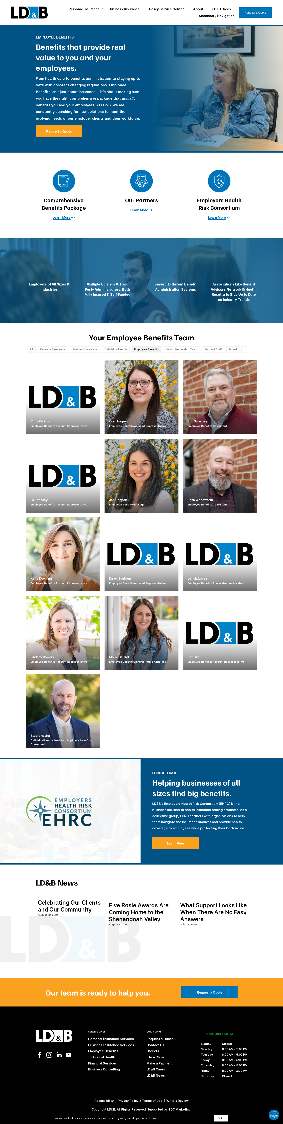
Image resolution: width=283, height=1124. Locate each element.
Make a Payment (160, 1063)
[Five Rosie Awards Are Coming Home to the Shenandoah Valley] (142, 896)
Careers (153, 1051)
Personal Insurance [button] (84, 9)
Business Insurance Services (111, 1045)
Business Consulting (104, 1069)
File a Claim (155, 1057)
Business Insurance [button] (124, 9)
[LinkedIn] (59, 1055)
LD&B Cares (156, 1069)
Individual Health (101, 1057)
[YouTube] (68, 1055)
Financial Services (102, 1063)
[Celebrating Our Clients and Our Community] (71, 894)
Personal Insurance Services (111, 1039)
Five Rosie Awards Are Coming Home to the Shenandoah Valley (139, 912)
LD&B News (156, 1075)
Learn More (175, 843)
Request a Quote (255, 12)
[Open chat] (274, 1115)
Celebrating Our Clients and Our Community (69, 906)
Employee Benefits (103, 1051)
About (198, 9)
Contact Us (155, 1045)
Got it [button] (221, 1118)
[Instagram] (49, 1055)
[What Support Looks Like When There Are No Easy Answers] (213, 896)
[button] (240, 888)
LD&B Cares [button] (221, 9)
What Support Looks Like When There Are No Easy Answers (213, 912)
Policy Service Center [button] (166, 9)
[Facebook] (40, 1055)
